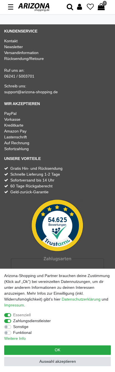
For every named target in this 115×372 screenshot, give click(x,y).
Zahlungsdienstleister (32, 320)
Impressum (14, 305)
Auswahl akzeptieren (57, 361)
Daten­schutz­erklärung (81, 299)
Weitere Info (15, 338)
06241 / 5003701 (19, 76)
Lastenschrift (15, 137)
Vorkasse (12, 119)
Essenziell (22, 315)
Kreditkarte (13, 125)
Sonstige (20, 326)
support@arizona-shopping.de (31, 92)
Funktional (22, 332)
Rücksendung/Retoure (24, 58)
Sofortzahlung (16, 149)
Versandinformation (21, 52)
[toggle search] (70, 7)
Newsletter (13, 47)
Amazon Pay (15, 131)
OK (57, 350)
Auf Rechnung (16, 143)
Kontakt (11, 41)
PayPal (10, 113)
